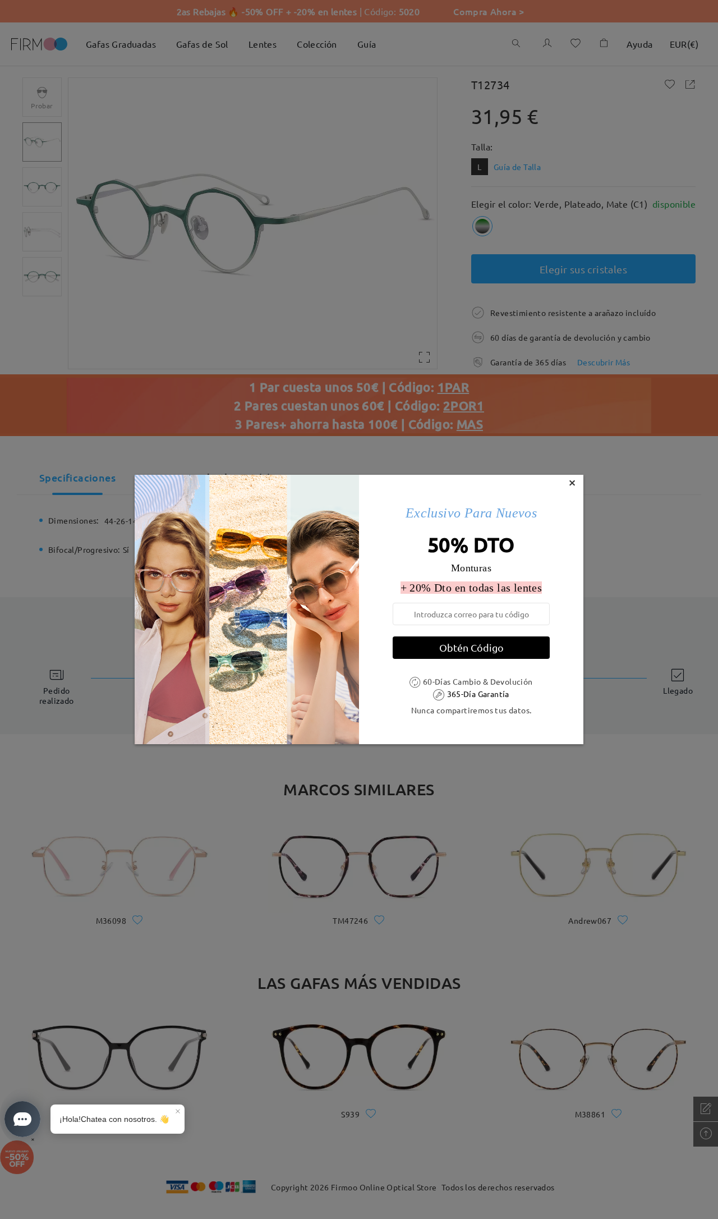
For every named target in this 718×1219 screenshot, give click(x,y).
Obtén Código (471, 647)
